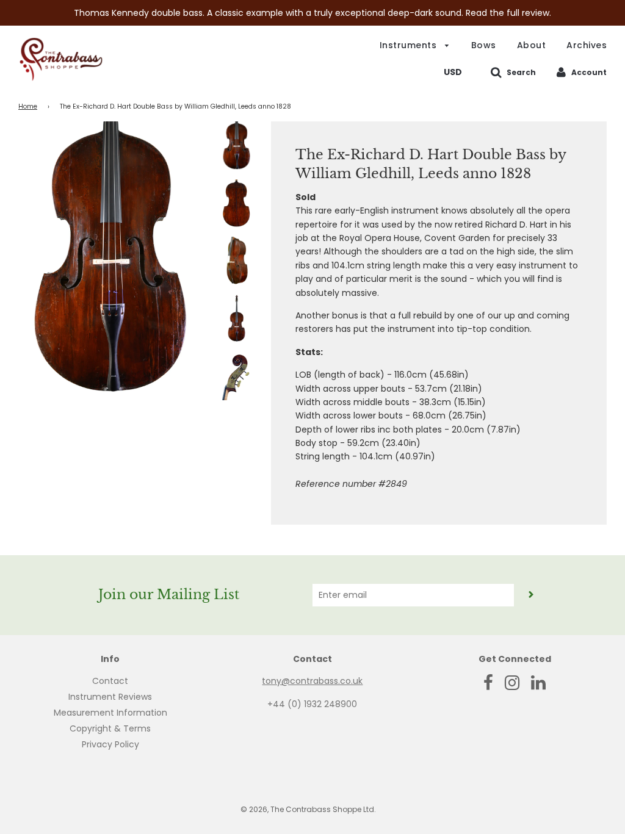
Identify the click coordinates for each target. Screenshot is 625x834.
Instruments (409, 45)
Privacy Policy (110, 744)
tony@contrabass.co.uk (312, 681)
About (531, 45)
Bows (483, 45)
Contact (110, 681)
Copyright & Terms (110, 728)
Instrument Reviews (110, 697)
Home (27, 106)
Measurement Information (110, 712)
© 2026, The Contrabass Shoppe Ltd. (308, 809)
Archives (586, 45)
